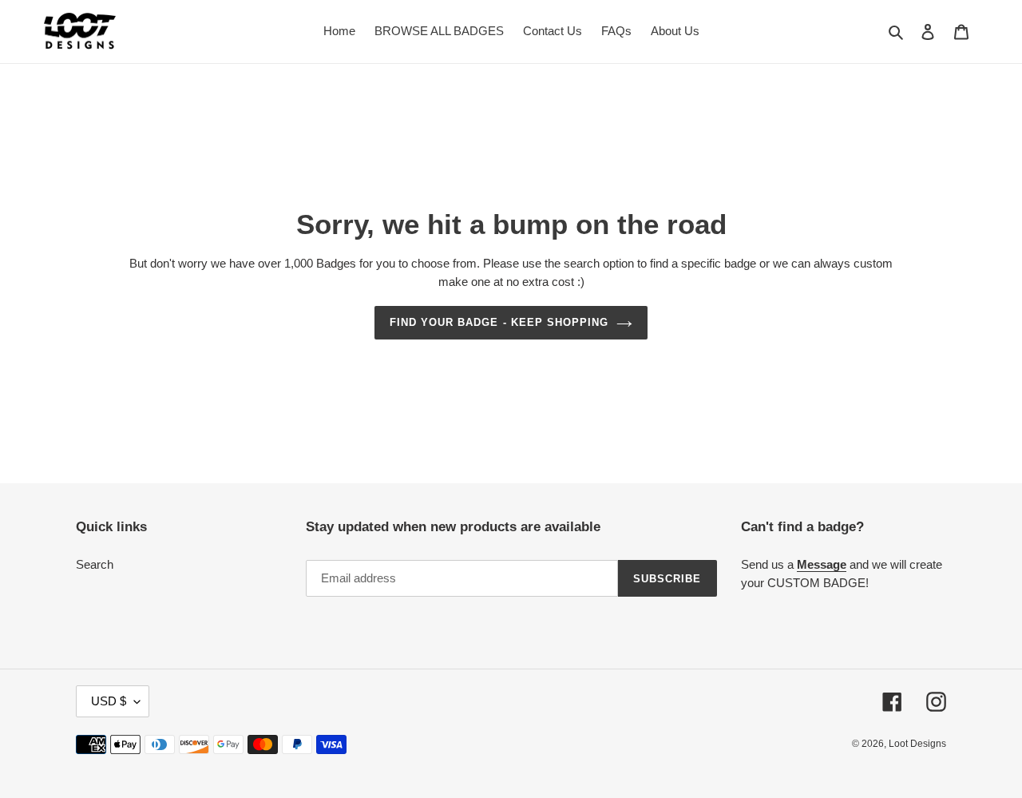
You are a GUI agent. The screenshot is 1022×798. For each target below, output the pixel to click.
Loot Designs (917, 743)
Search (94, 564)
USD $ (108, 701)
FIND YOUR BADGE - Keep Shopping (499, 322)
